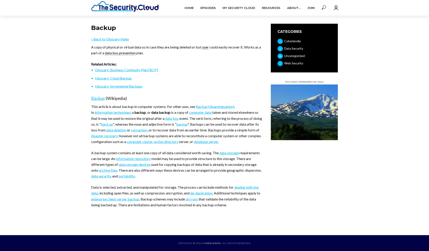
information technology (112, 112)
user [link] (205, 47)
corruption (139, 130)
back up (107, 124)
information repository (133, 158)
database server (206, 141)
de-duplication (201, 193)
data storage (229, 153)
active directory (166, 141)
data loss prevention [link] (120, 53)
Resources (271, 8)
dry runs (192, 199)
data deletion (116, 130)
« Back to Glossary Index (110, 39)
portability (126, 176)
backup (182, 124)
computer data (200, 112)
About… (294, 8)
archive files (108, 170)
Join (311, 8)
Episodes (208, 8)
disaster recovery (104, 136)
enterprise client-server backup (115, 199)
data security (101, 176)
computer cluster (140, 141)
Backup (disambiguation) (215, 106)
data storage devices (134, 164)
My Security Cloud (239, 8)
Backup (98, 98)
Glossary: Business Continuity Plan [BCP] (126, 70)
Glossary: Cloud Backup (113, 78)
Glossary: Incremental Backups (119, 86)
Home (189, 8)
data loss (172, 118)
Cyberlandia (212, 243)
